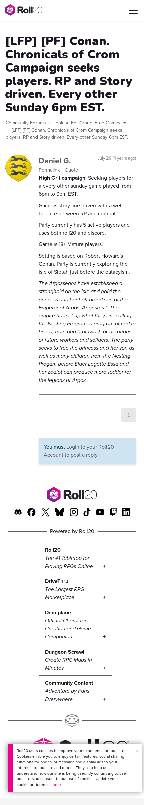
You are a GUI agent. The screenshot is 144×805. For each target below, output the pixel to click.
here (57, 784)
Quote (71, 170)
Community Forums (26, 122)
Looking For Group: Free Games (87, 122)
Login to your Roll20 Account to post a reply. (79, 451)
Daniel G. (55, 160)
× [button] (137, 751)
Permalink (50, 170)
